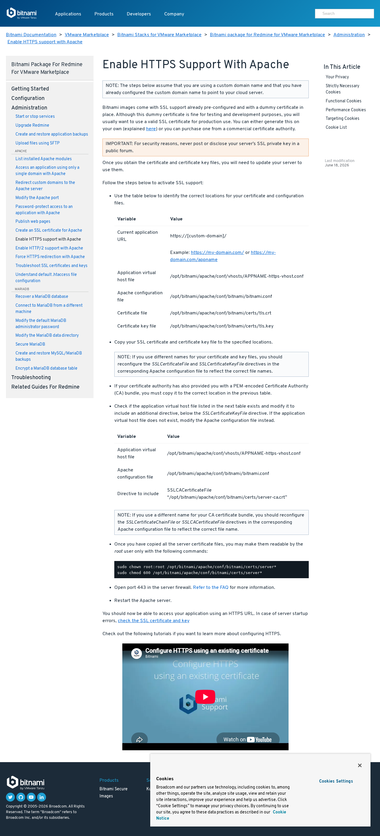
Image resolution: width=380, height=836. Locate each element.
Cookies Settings (336, 781)
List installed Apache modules (43, 159)
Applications (68, 14)
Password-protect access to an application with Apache (44, 210)
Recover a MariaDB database (41, 296)
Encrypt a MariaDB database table (46, 368)
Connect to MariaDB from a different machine (49, 308)
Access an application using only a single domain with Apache (47, 171)
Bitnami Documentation (31, 35)
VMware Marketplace (87, 35)
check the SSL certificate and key (153, 621)
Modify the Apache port (37, 198)
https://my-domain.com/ (217, 253)
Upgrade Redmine (32, 125)
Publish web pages (32, 221)
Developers (139, 14)
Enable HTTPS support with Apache (45, 42)
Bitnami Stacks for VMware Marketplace (159, 35)
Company (174, 14)
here (151, 129)
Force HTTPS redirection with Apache (50, 257)
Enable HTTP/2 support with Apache (49, 248)
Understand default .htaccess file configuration (46, 278)
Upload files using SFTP (37, 143)
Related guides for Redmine (45, 387)
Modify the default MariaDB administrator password (40, 324)
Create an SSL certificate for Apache (48, 230)
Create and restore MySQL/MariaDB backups (48, 356)
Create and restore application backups (51, 134)
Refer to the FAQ (211, 588)
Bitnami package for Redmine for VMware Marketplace (267, 35)
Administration (349, 35)
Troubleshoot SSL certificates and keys (51, 265)
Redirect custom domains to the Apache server (45, 186)
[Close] (359, 765)
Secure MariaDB (30, 344)
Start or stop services (35, 116)
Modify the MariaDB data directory (47, 335)
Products (104, 14)
